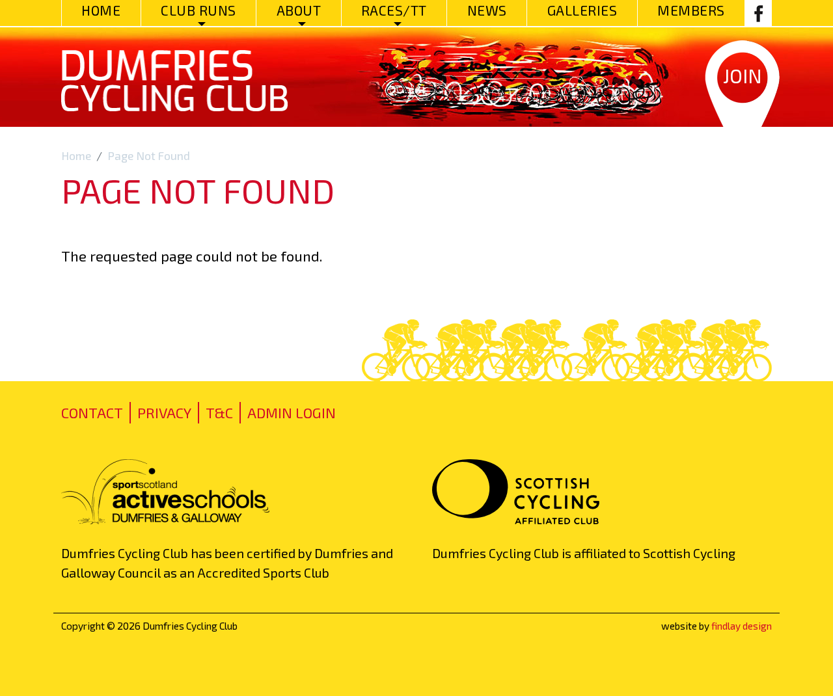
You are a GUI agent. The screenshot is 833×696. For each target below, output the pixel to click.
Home (100, 10)
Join (742, 75)
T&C (219, 412)
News (487, 10)
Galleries (582, 10)
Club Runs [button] (198, 10)
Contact (92, 412)
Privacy (164, 412)
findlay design (741, 626)
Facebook (758, 13)
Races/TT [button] (394, 10)
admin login (291, 412)
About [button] (299, 10)
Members (691, 10)
